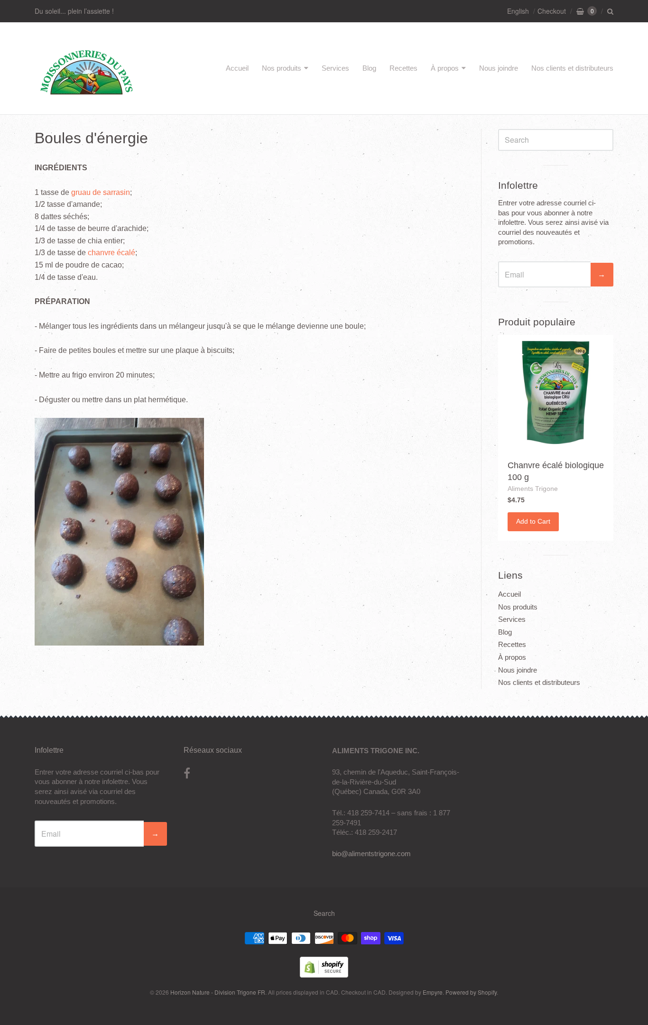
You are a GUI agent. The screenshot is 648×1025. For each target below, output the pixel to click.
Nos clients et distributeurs (572, 68)
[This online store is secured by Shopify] (324, 974)
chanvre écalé (111, 253)
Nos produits (281, 68)
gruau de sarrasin (100, 192)
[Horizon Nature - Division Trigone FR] (87, 96)
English (518, 11)
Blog (369, 68)
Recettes (403, 68)
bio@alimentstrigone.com (371, 854)
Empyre (433, 992)
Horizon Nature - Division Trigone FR (217, 992)
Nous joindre (498, 68)
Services (335, 68)
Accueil (237, 68)
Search (324, 913)
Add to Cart (533, 521)
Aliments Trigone (533, 488)
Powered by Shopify (471, 992)
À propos (445, 68)
